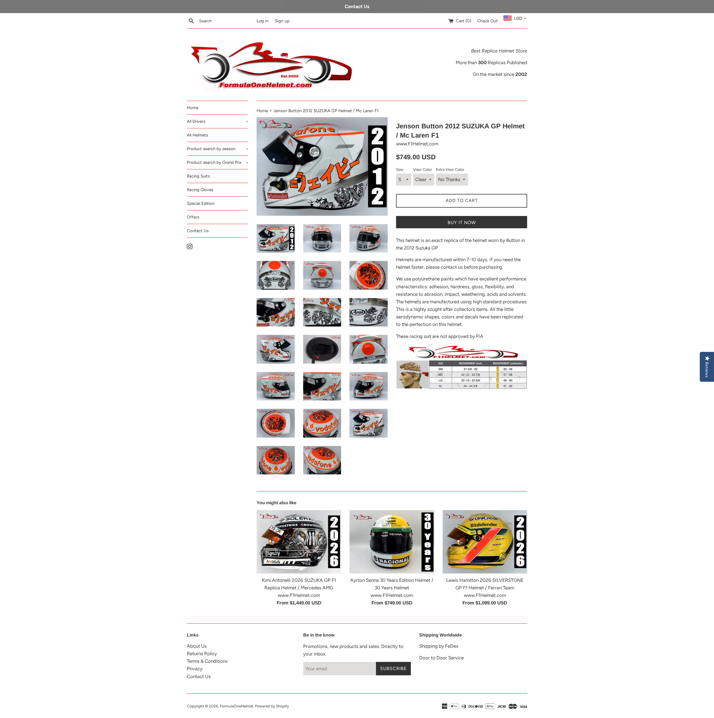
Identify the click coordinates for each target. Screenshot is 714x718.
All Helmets (197, 135)
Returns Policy (202, 653)
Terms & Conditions (207, 661)
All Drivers (217, 121)
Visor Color (422, 169)
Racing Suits (198, 176)
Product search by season (217, 148)
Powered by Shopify (272, 706)
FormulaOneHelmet (236, 706)
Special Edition (200, 203)
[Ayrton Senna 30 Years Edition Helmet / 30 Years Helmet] (391, 542)
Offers (193, 217)
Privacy (194, 668)
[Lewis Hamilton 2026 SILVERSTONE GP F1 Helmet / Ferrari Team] (485, 542)
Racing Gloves (200, 189)
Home (192, 107)
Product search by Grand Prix (217, 162)
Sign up (282, 20)
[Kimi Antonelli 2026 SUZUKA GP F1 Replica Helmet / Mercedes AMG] (299, 542)
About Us (197, 646)
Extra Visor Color (450, 169)
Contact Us (198, 230)
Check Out (487, 20)
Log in (263, 20)
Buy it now (462, 222)
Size (399, 169)
